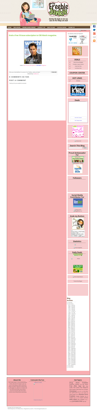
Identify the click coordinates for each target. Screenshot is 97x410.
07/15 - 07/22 (71, 331)
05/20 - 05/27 (71, 339)
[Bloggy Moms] (77, 206)
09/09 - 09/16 (71, 322)
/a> (81, 207)
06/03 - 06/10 (71, 337)
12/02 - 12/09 (71, 307)
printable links (77, 401)
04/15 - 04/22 (71, 346)
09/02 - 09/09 (71, 323)
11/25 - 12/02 (71, 309)
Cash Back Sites (78, 68)
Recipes (77, 394)
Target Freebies (80, 396)
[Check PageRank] (78, 247)
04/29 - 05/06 (71, 343)
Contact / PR (41, 27)
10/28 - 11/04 (71, 313)
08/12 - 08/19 (71, 326)
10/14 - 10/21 (71, 316)
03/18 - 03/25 (71, 351)
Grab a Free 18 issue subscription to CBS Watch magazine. (33, 35)
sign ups (84, 401)
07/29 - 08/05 (71, 328)
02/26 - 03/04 (71, 354)
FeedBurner (36, 73)
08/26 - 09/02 (71, 325)
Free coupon (72, 389)
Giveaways (73, 391)
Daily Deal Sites (78, 66)
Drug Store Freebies (78, 383)
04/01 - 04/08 (71, 348)
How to (79, 392)
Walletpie (78, 80)
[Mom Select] (78, 203)
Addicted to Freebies (38, 382)
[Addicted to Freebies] (38, 398)
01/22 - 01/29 (71, 360)
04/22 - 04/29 (71, 344)
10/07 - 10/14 (71, 317)
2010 (69, 367)
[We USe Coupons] (78, 270)
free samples (81, 399)
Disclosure (17, 27)
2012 (69, 304)
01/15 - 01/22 (71, 362)
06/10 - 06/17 (71, 336)
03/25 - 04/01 (71, 349)
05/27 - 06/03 (71, 338)
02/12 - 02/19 (71, 357)
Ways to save (76, 397)
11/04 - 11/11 (71, 312)
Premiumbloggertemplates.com (40, 408)
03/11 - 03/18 (71, 352)
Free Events (76, 387)
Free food (78, 389)
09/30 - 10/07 (71, 318)
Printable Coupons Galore (78, 64)
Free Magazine (84, 387)
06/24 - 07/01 (71, 333)
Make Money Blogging (78, 62)
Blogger (80, 281)
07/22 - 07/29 (71, 330)
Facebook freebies (74, 384)
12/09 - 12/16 (71, 306)
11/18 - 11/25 (71, 310)
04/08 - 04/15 (71, 347)
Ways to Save (51, 27)
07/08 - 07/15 (71, 332)
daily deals (73, 399)
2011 (69, 365)
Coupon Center (61, 27)
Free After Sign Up (77, 386)
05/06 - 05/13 (71, 342)
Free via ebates (84, 389)
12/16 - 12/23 (71, 305)
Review (81, 394)
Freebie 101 (71, 27)
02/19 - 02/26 (71, 355)
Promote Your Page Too (38, 399)
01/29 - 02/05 (71, 359)
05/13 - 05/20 (71, 341)
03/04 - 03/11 (71, 353)
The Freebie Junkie (17, 407)
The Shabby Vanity (19, 408)
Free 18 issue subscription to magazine (34, 65)
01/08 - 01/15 (71, 363)
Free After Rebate (84, 384)
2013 (69, 302)
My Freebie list (85, 392)
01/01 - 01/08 (71, 364)
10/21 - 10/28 (71, 315)
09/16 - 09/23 (71, 321)
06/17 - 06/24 (71, 335)
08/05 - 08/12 (71, 327)
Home (9, 27)
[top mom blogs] (78, 267)
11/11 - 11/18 (71, 311)
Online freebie (72, 394)
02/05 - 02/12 (71, 358)
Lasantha (31, 408)
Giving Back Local (80, 391)
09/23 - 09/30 (71, 320)
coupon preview (83, 397)
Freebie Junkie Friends (28, 27)
